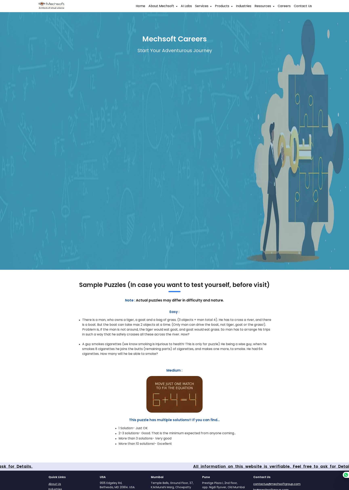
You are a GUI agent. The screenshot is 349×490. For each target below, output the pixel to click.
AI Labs (186, 6)
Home (140, 6)
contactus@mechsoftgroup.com (277, 484)
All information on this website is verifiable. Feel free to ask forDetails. (260, 466)
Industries (243, 6)
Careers (284, 6)
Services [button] (201, 6)
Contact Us (303, 6)
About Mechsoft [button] (161, 6)
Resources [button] (262, 6)
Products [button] (222, 6)
